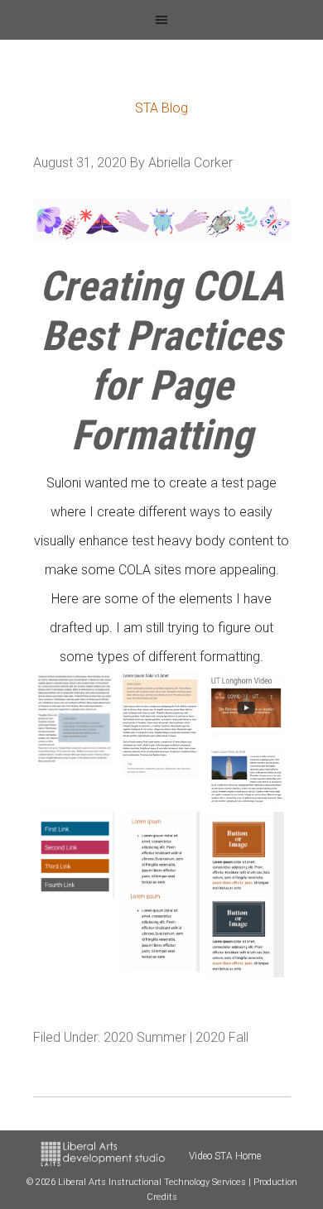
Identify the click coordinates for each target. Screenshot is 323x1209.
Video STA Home (225, 1156)
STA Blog (161, 108)
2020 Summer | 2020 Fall (176, 1037)
